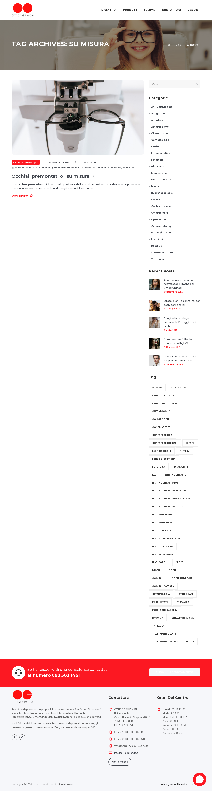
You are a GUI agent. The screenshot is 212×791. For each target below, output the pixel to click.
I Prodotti (130, 9)
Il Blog (192, 9)
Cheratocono (159, 133)
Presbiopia (31, 162)
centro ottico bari (164, 403)
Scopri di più (20, 195)
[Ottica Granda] (23, 10)
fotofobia (158, 466)
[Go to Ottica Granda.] (169, 44)
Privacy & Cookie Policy (174, 784)
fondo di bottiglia (163, 458)
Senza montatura (162, 252)
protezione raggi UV (164, 610)
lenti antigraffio (163, 514)
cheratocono (161, 411)
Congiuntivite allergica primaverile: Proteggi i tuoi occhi (180, 322)
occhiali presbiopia (109, 167)
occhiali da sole (182, 578)
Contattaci (171, 9)
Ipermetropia (159, 173)
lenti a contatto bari (165, 482)
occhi (173, 570)
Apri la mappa (120, 761)
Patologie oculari (161, 232)
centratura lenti (163, 395)
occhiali (157, 578)
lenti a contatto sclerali (168, 506)
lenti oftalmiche (162, 546)
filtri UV (184, 451)
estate (190, 443)
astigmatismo (179, 387)
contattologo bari (164, 443)
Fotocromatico (160, 153)
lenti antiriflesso (163, 522)
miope (179, 562)
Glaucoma (157, 166)
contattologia (162, 435)
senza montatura (183, 617)
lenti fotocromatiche (166, 538)
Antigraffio (158, 113)
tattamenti (159, 625)
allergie (157, 387)
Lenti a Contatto (161, 179)
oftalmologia (161, 594)
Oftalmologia (159, 212)
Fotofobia (157, 159)
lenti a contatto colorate (169, 490)
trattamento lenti (164, 633)
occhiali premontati (83, 167)
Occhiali (18, 162)
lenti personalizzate (27, 167)
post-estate (160, 602)
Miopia (155, 186)
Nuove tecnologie (162, 193)
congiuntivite (161, 427)
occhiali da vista (163, 586)
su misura (129, 167)
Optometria (158, 219)
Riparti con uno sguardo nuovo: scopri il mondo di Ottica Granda (179, 284)
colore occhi (161, 419)
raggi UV (157, 617)
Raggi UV (156, 246)
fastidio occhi (161, 451)
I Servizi (150, 9)
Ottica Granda (87, 162)
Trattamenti (158, 259)
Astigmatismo (160, 126)
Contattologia (160, 140)
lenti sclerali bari (163, 554)
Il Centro (108, 9)
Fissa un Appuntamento (174, 672)
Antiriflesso (158, 120)
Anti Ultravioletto (162, 106)
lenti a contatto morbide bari (171, 498)
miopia (156, 570)
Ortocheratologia (162, 226)
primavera (183, 602)
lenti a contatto (176, 474)
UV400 (190, 641)
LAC (154, 474)
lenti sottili (159, 562)
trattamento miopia (165, 641)
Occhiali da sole (161, 206)
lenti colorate (161, 530)
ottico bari (185, 594)
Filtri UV (155, 146)
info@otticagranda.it (126, 753)
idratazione (181, 466)
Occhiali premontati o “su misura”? (53, 176)
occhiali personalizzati (55, 167)
